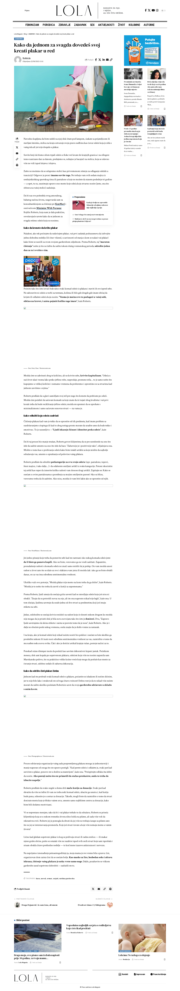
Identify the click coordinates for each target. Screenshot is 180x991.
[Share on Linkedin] (103, 60)
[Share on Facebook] (96, 60)
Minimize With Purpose (48, 208)
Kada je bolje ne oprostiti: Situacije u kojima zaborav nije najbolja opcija (97, 205)
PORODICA (18, 951)
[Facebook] (145, 10)
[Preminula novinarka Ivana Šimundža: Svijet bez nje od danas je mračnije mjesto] (133, 73)
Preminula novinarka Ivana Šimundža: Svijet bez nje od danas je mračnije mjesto (133, 86)
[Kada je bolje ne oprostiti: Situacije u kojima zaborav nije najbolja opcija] (78, 205)
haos (38, 878)
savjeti (55, 878)
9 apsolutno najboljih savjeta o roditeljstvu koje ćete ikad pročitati (88, 927)
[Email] (107, 60)
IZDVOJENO (28, 951)
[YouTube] (153, 10)
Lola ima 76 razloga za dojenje (134, 955)
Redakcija (26, 58)
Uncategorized (125, 951)
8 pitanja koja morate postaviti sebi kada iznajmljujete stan (156, 131)
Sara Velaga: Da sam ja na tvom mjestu (89, 215)
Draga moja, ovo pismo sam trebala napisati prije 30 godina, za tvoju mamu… (37, 957)
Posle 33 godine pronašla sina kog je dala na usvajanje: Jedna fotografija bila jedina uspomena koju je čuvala (133, 135)
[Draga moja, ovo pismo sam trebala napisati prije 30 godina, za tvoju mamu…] (37, 938)
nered (43, 878)
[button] (16, 10)
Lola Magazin (23, 962)
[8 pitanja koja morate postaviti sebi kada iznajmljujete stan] (156, 120)
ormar (49, 878)
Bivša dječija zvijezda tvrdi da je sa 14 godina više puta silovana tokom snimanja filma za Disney (156, 87)
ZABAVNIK (19, 39)
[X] (149, 10)
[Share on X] (100, 60)
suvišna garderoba (66, 878)
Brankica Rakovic (77, 933)
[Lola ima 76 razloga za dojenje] (142, 938)
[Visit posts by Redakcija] (17, 59)
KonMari (60, 204)
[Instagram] (157, 10)
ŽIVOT (36, 951)
